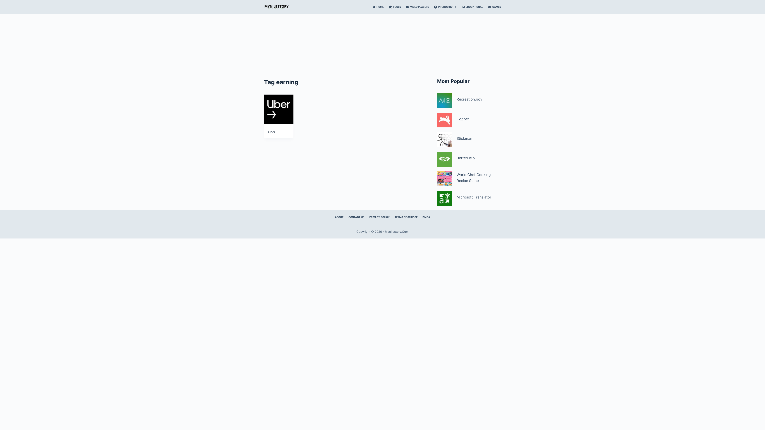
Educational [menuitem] (474, 6)
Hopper (463, 119)
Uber (271, 132)
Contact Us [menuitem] (356, 217)
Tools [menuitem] (397, 6)
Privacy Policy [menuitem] (379, 217)
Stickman (464, 138)
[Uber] (278, 109)
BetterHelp (466, 158)
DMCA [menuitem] (426, 217)
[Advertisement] (382, 44)
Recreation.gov (469, 99)
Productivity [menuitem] (447, 6)
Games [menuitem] (496, 6)
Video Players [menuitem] (419, 6)
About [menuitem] (339, 217)
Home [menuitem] (380, 6)
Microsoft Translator (474, 197)
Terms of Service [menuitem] (406, 217)
